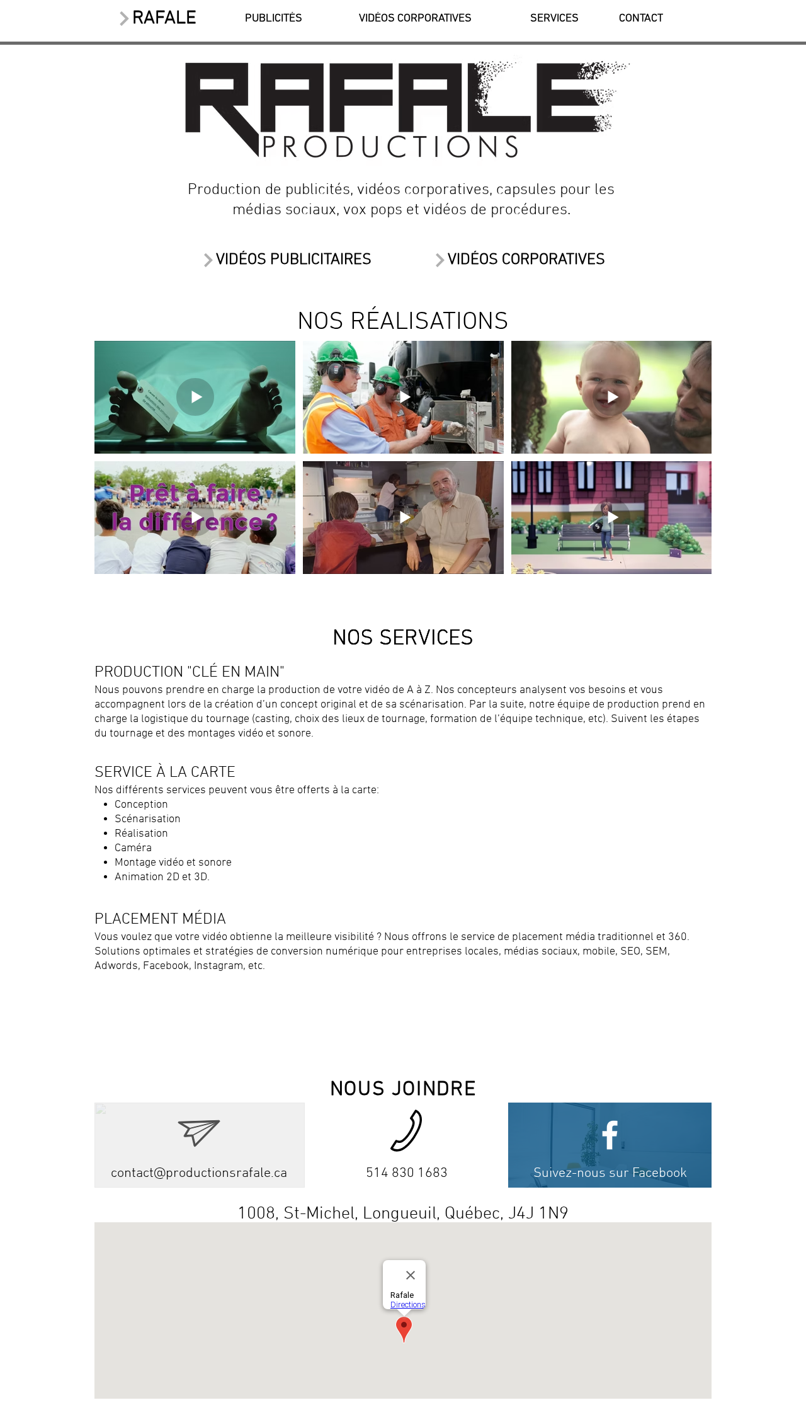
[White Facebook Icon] (610, 1135)
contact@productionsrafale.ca (199, 1173)
